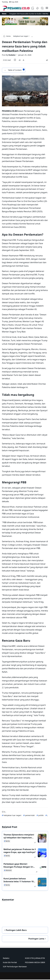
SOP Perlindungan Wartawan (15, 966)
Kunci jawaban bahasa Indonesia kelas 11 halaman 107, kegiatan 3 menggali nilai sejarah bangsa (19, 880)
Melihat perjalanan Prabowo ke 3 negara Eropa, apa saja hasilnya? (20, 851)
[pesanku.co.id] (16, 8)
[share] (47, 60)
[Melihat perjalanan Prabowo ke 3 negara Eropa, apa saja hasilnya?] (42, 852)
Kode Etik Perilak (10, 962)
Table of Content (14, 70)
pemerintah (30, 815)
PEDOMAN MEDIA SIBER (35, 962)
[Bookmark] (15, 60)
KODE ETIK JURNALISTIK (35, 958)
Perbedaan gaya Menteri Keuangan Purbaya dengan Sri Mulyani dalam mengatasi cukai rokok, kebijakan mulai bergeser (19, 865)
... (32, 36)
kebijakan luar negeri (12, 815)
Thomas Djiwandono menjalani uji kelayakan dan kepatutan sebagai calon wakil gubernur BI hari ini (19, 836)
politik (41, 815)
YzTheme (41, 976)
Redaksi (6, 958)
